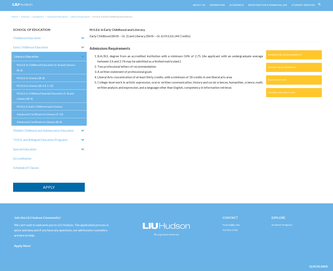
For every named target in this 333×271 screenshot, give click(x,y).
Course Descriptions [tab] (281, 92)
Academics (38, 16)
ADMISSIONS (217, 5)
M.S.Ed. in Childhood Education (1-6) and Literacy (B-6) (46, 67)
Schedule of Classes (26, 167)
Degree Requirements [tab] (282, 67)
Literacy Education (80, 16)
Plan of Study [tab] (277, 80)
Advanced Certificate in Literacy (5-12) (40, 114)
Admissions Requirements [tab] (285, 55)
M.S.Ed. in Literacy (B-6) (31, 78)
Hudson (25, 16)
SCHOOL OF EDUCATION (31, 29)
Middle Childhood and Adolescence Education (43, 130)
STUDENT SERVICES (303, 5)
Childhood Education (27, 38)
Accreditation (22, 158)
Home (15, 16)
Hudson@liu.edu (231, 224)
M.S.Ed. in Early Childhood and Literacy (40, 106)
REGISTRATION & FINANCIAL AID (267, 5)
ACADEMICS (237, 5)
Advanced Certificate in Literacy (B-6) (39, 122)
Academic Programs (282, 224)
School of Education (57, 16)
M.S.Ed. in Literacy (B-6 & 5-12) (35, 85)
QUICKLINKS (318, 266)
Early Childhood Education (30, 47)
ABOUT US (199, 5)
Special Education (24, 149)
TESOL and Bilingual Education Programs (40, 139)
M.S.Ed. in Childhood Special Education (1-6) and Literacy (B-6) (45, 96)
